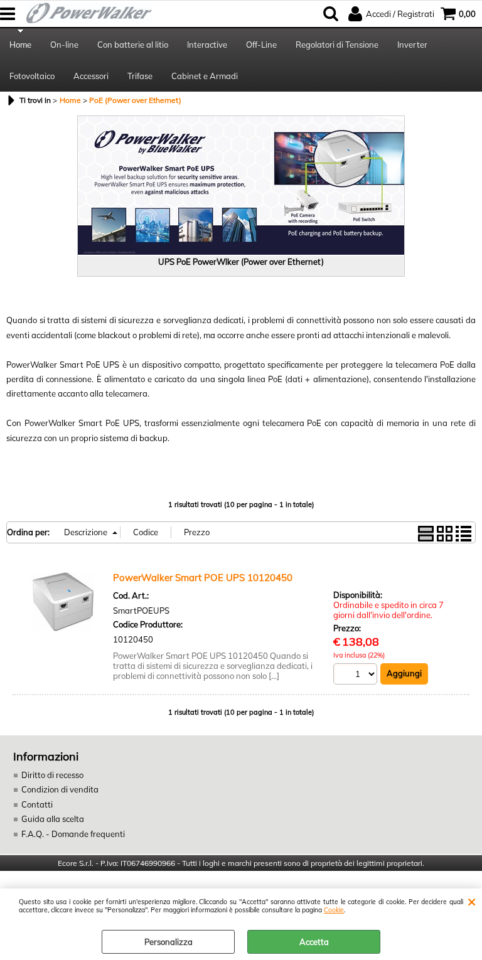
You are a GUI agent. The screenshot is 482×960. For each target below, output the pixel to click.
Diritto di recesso (52, 775)
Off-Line (261, 45)
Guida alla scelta (52, 819)
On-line (64, 45)
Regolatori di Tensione (337, 45)
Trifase (140, 76)
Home (20, 45)
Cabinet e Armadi (204, 76)
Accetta (314, 942)
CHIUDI (472, 901)
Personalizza (168, 942)
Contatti (37, 804)
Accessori (91, 76)
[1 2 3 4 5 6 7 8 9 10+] (356, 675)
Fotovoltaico (32, 76)
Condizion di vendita (60, 789)
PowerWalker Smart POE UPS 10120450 (202, 578)
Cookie (334, 910)
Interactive (207, 45)
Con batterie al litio (132, 45)
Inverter (412, 45)
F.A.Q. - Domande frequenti (73, 834)
